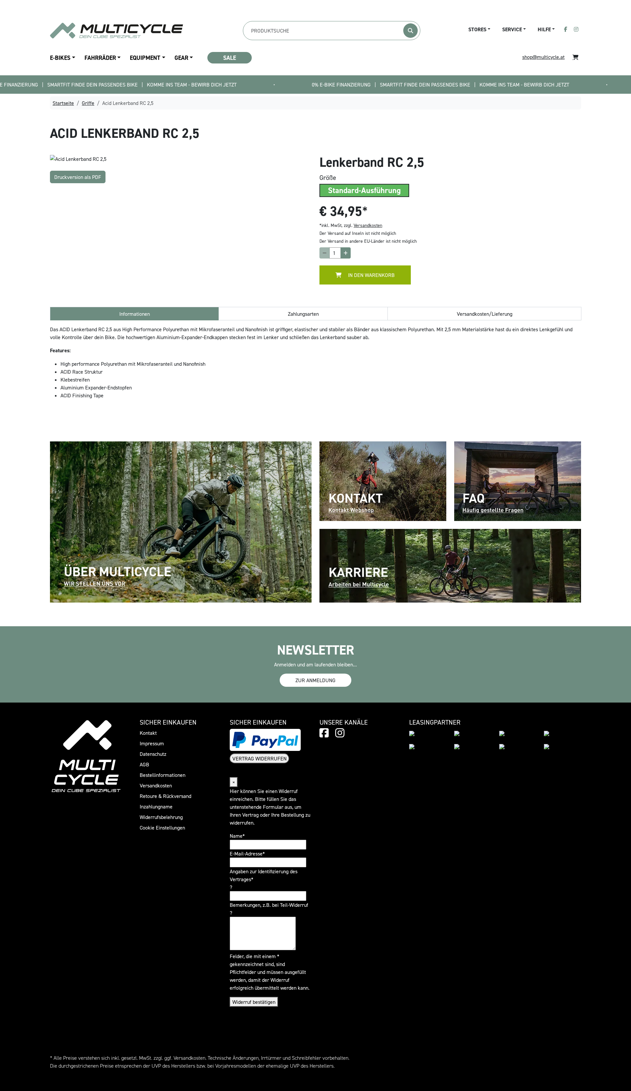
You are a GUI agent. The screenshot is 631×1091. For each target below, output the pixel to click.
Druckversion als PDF (77, 177)
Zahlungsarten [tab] (303, 313)
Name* (237, 835)
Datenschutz (153, 754)
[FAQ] (517, 480)
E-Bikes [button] (60, 58)
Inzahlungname (156, 806)
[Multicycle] (116, 30)
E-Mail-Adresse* (247, 853)
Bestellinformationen (162, 775)
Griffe (88, 103)
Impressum (152, 743)
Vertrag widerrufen (259, 758)
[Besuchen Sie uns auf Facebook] (565, 29)
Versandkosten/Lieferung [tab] (484, 313)
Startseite (63, 103)
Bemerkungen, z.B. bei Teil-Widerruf (269, 905)
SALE (229, 58)
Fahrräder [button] (100, 58)
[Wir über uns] (181, 521)
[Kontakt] (382, 480)
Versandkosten (368, 225)
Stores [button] (477, 29)
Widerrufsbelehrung (161, 817)
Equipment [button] (145, 58)
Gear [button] (181, 58)
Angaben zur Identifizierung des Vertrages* (263, 875)
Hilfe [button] (544, 29)
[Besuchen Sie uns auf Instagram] (576, 29)
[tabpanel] (181, 158)
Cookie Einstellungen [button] (162, 827)
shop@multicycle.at (543, 57)
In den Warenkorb (371, 275)
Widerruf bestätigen (253, 1002)
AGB (144, 764)
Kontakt (148, 733)
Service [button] (512, 29)
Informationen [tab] (134, 313)
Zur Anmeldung (315, 680)
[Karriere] (450, 565)
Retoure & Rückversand (165, 796)
